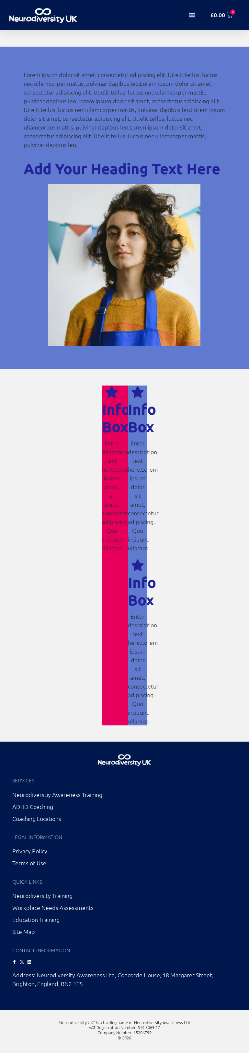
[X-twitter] (22, 962)
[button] (192, 15)
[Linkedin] (29, 962)
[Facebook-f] (14, 962)
